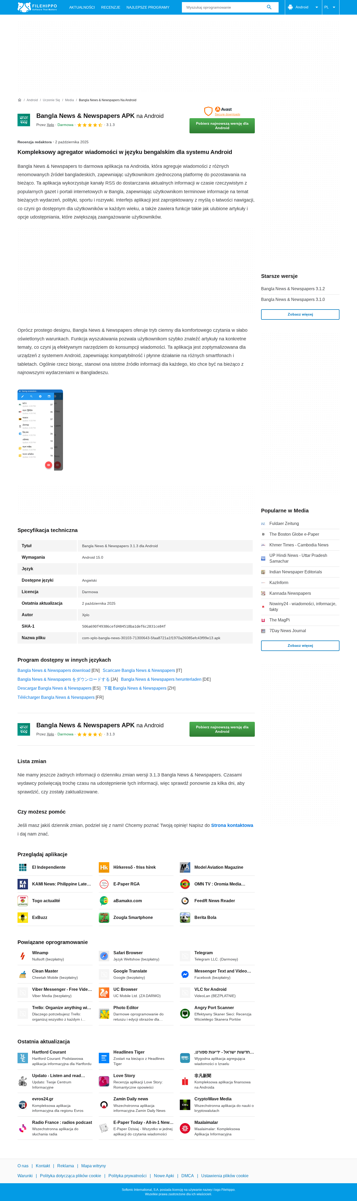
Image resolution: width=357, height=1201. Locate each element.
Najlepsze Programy (147, 7)
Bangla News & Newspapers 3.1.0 (293, 299)
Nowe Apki (164, 1176)
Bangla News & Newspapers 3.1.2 (293, 289)
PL (326, 7)
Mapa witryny (93, 1166)
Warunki (25, 1176)
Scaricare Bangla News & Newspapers (139, 670)
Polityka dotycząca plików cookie (70, 1176)
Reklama (65, 1166)
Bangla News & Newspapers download (54, 670)
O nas (23, 1166)
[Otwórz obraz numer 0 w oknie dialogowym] (40, 430)
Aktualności (82, 7)
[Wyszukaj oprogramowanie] (269, 7)
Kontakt (43, 1166)
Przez (45, 125)
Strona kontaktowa (232, 825)
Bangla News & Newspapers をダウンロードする (64, 679)
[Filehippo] (37, 7)
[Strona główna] (20, 100)
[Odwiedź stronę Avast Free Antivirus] (222, 111)
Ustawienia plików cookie (225, 1176)
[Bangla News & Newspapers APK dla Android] (24, 120)
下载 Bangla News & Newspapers (134, 688)
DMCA (187, 1176)
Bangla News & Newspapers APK (100, 115)
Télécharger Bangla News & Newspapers (56, 697)
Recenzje (110, 7)
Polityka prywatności (127, 1176)
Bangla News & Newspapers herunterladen (161, 679)
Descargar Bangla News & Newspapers (54, 688)
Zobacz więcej (300, 314)
